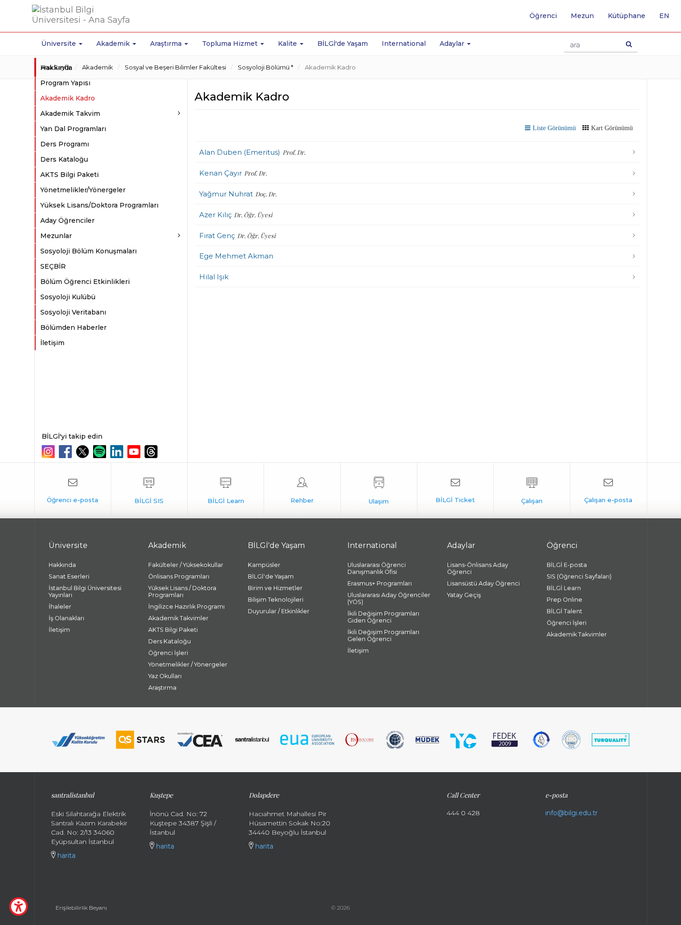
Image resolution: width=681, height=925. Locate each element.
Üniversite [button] (59, 43)
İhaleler (60, 606)
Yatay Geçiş (464, 594)
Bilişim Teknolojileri (275, 599)
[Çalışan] (532, 490)
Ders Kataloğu (64, 159)
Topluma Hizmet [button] (230, 43)
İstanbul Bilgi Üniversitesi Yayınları (85, 591)
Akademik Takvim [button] (70, 113)
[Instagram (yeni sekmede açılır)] (49, 451)
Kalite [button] (288, 43)
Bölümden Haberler (73, 327)
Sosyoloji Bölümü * (265, 67)
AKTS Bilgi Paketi (69, 174)
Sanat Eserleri (69, 576)
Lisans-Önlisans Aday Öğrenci (477, 568)
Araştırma (162, 687)
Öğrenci (543, 16)
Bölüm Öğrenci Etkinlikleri (85, 281)
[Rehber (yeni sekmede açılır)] (302, 490)
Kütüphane (626, 16)
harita (66, 855)
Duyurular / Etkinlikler (278, 611)
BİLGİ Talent (564, 611)
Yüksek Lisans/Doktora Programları (99, 205)
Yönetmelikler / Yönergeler (187, 664)
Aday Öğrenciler (67, 220)
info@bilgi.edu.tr (571, 813)
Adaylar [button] (453, 43)
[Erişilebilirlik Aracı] (18, 906)
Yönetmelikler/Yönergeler (83, 190)
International (404, 43)
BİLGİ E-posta (567, 564)
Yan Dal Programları (73, 129)
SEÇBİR (53, 266)
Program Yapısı (65, 83)
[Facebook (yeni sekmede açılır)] (66, 451)
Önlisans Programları (178, 576)
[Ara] (629, 44)
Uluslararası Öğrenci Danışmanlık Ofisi (376, 568)
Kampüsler (264, 564)
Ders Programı (64, 144)
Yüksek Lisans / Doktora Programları (182, 591)
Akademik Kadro (330, 67)
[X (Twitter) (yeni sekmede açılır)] (83, 451)
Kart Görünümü (612, 128)
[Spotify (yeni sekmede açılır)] (100, 451)
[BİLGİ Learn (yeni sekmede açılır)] (226, 490)
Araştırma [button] (166, 43)
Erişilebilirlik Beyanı (81, 907)
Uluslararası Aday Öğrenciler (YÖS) (388, 598)
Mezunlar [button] (56, 236)
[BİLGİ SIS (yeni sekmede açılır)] (149, 490)
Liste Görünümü (554, 128)
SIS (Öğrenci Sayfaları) (579, 576)
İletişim (52, 343)
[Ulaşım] (379, 490)
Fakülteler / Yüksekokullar (185, 564)
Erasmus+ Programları (379, 583)
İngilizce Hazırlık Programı (186, 606)
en (667, 19)
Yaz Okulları (165, 676)
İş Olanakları (66, 618)
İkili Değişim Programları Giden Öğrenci (383, 617)
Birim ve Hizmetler (275, 588)
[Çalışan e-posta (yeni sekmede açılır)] (608, 490)
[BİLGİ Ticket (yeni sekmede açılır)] (455, 490)
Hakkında (56, 67)
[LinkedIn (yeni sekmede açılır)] (118, 451)
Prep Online (564, 599)
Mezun (582, 16)
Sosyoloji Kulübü (67, 297)
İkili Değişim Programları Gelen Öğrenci (383, 635)
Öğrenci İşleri (168, 652)
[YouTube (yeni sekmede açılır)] (135, 451)
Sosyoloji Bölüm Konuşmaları (88, 251)
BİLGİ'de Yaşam (342, 43)
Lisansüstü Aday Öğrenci (483, 583)
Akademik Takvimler (178, 618)
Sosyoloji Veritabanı (73, 312)
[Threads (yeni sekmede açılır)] (152, 451)
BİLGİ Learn (564, 588)
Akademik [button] (114, 43)
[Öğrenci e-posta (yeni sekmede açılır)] (73, 490)
